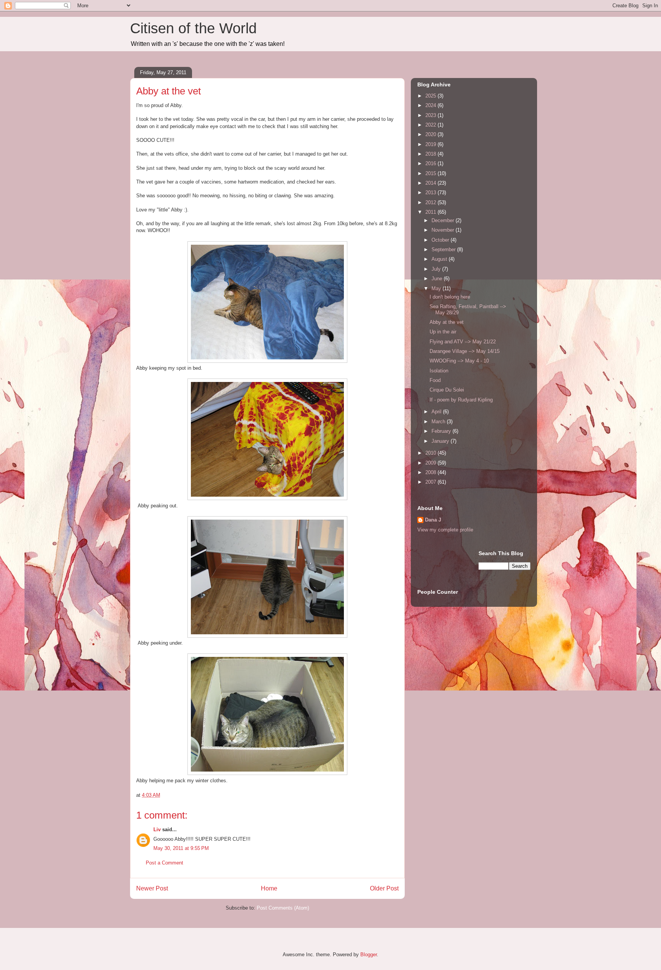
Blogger (368, 954)
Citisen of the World (193, 28)
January (441, 441)
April (437, 411)
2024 (431, 105)
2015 (431, 173)
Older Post (384, 888)
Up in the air (443, 332)
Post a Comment (164, 863)
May (437, 288)
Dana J (433, 520)
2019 (431, 144)
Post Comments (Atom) (283, 908)
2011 (431, 212)
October (441, 240)
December (443, 220)
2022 (431, 125)
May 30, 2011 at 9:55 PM (181, 848)
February (442, 431)
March (439, 421)
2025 (431, 96)
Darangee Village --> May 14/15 (465, 351)
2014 (431, 183)
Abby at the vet (447, 322)
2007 (431, 482)
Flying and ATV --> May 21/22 (463, 341)
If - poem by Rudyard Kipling (461, 400)
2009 (431, 463)
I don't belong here (450, 297)
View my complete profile (445, 530)
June (437, 278)
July (436, 269)
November (443, 230)
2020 (431, 134)
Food (435, 380)
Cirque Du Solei (447, 390)
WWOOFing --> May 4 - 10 (459, 361)
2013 (431, 192)
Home (269, 888)
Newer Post (152, 888)
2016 (431, 163)
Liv (157, 829)
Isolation (439, 371)
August (440, 259)
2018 (431, 154)
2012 (431, 202)
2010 (431, 453)
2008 (431, 472)
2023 (431, 115)
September (444, 249)
